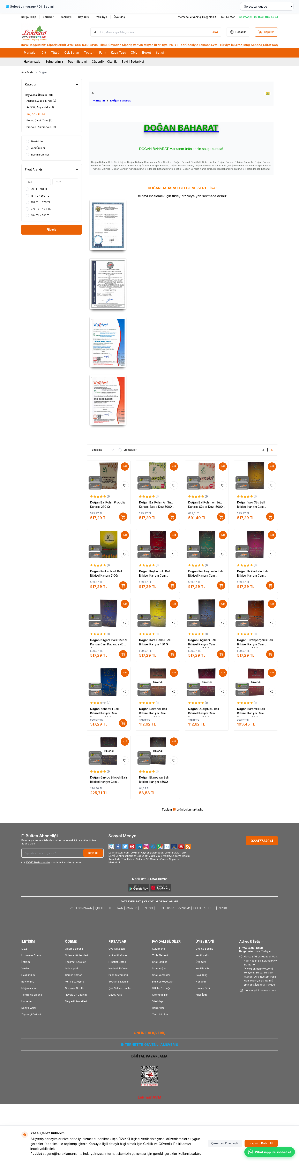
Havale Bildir (203, 988)
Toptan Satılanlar (119, 981)
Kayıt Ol (93, 853)
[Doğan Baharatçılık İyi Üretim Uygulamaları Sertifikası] (182, 284)
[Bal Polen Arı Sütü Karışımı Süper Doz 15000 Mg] (207, 476)
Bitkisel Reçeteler (162, 981)
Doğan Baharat (120, 100)
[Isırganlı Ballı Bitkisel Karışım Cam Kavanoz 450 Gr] (109, 613)
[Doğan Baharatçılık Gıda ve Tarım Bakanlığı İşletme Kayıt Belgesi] (182, 225)
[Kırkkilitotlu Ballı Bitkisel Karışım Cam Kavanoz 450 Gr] (256, 544)
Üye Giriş (201, 961)
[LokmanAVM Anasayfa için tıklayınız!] (111, 93)
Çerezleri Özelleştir (225, 1143)
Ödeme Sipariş (74, 948)
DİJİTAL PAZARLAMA (149, 1056)
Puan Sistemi (77, 61)
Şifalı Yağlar (159, 968)
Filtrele (51, 229)
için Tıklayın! (255, 949)
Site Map (157, 1001)
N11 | (72, 908)
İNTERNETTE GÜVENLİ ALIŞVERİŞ (149, 1044)
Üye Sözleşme (204, 948)
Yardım (25, 968)
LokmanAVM (149, 1097)
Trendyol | (147, 908)
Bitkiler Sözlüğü (161, 988)
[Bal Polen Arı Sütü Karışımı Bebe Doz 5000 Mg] (158, 476)
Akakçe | (224, 908)
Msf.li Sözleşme (74, 981)
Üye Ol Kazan (117, 948)
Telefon (230, 16)
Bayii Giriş (201, 975)
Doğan (95, 502)
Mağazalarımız (30, 988)
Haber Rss (158, 1007)
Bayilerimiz (28, 981)
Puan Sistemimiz (118, 975)
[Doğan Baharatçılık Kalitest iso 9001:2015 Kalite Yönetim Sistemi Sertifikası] (182, 342)
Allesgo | (210, 908)
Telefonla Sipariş (31, 994)
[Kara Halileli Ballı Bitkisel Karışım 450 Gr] (158, 613)
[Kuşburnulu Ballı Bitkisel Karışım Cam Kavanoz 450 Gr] (158, 544)
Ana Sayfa (27, 72)
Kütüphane (158, 948)
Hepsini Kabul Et (261, 1143)
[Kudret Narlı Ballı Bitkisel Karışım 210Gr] (109, 544)
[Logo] (46, 32)
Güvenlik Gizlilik (74, 988)
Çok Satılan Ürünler (120, 988)
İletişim (25, 961)
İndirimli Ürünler (118, 955)
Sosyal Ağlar (28, 1007)
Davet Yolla (115, 994)
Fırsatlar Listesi (118, 961)
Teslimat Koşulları (75, 961)
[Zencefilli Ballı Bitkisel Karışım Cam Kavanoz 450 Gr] (109, 682)
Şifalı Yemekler (161, 975)
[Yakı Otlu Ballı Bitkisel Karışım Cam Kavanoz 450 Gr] (256, 476)
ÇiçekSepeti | (103, 908)
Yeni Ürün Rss (160, 1014)
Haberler (26, 1001)
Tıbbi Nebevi (160, 955)
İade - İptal (71, 968)
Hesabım (201, 981)
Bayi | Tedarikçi (133, 61)
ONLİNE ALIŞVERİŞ (149, 1033)
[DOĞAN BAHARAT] (267, 94)
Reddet (36, 1154)
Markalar (100, 100)
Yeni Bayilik (202, 968)
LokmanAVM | (85, 908)
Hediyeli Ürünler (118, 968)
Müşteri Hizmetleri (76, 1001)
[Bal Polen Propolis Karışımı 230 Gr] (109, 476)
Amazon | (132, 908)
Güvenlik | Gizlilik (104, 61)
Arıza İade (202, 994)
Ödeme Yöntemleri (76, 955)
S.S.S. (24, 948)
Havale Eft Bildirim (76, 994)
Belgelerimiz (54, 61)
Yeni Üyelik (202, 955)
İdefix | (197, 908)
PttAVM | (119, 908)
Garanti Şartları (73, 975)
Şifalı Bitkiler (159, 961)
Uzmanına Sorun (31, 955)
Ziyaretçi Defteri (31, 1014)
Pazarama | (184, 908)
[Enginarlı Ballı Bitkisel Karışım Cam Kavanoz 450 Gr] (207, 613)
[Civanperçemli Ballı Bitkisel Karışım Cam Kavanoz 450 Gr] (256, 613)
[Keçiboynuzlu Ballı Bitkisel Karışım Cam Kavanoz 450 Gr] (207, 544)
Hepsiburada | (166, 908)
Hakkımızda (32, 61)
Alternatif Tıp (160, 994)
